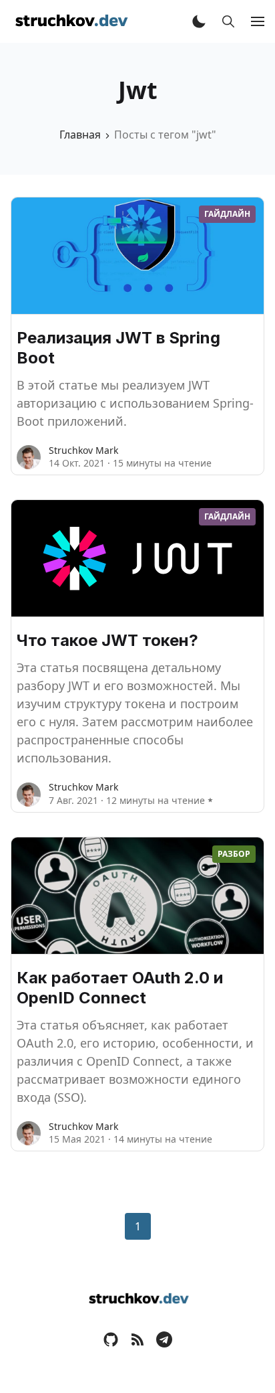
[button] (199, 21)
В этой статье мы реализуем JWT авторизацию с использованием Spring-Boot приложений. (135, 403)
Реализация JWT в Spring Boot (118, 347)
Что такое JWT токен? (107, 640)
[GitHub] (110, 1339)
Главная (80, 134)
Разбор (234, 853)
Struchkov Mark (83, 450)
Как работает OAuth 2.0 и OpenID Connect (120, 987)
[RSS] (137, 1339)
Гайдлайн (227, 214)
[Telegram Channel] (164, 1339)
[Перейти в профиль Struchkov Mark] (29, 457)
